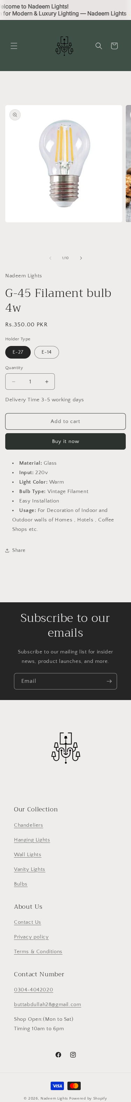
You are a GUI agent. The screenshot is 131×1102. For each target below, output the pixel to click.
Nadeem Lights (54, 1098)
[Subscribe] (109, 681)
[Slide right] (81, 258)
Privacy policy (31, 937)
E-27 (18, 352)
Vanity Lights (29, 869)
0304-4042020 (33, 990)
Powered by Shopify (88, 1098)
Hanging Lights (32, 840)
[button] (14, 46)
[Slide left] (50, 258)
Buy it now (65, 441)
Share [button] (19, 550)
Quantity (14, 367)
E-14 (47, 352)
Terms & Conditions (38, 952)
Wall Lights (28, 855)
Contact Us (27, 922)
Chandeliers (28, 825)
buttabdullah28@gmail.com (47, 1004)
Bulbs (21, 884)
